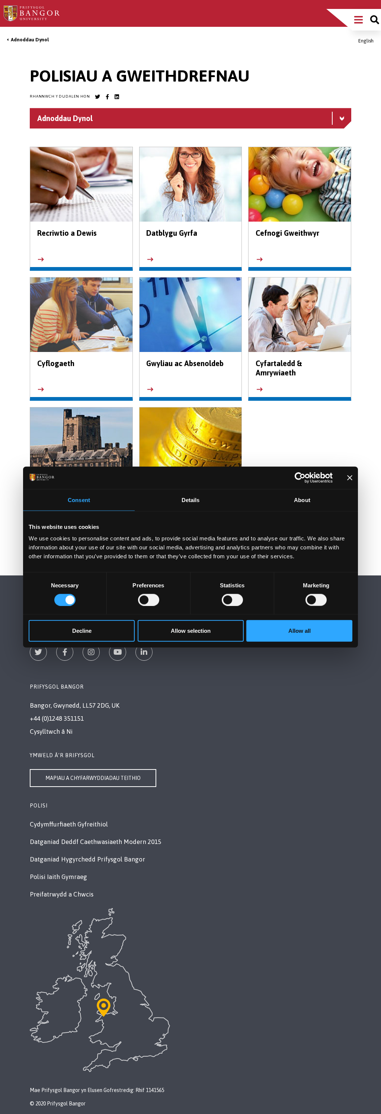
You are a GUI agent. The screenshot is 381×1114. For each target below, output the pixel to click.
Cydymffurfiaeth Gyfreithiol (69, 824)
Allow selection (191, 631)
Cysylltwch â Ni (51, 731)
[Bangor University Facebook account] (107, 96)
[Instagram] (91, 652)
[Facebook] (64, 652)
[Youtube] (117, 652)
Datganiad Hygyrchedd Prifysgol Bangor (87, 859)
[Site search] (374, 20)
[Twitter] (38, 652)
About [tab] (302, 499)
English (366, 40)
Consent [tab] (79, 499)
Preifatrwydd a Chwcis (61, 894)
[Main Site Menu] (358, 20)
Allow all (299, 631)
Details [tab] (191, 499)
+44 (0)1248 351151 (57, 718)
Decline (82, 631)
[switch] (148, 600)
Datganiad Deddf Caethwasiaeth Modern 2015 (95, 841)
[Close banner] (349, 477)
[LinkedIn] (144, 652)
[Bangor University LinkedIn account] (116, 96)
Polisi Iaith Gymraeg (58, 876)
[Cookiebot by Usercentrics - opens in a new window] (300, 477)
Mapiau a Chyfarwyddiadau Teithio (93, 778)
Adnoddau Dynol (30, 39)
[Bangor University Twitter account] (97, 96)
